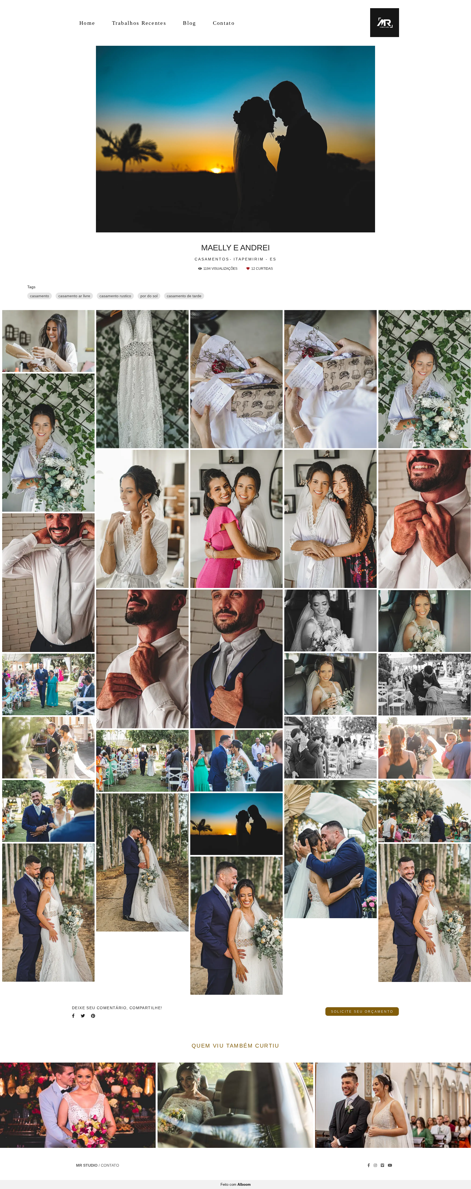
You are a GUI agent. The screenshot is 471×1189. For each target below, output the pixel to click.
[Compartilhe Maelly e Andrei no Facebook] (73, 1016)
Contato (224, 23)
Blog (189, 23)
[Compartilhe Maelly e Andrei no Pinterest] (93, 1016)
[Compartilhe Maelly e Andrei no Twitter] (83, 1016)
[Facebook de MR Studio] (368, 1165)
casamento (39, 296)
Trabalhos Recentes (139, 23)
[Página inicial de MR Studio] (381, 23)
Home (87, 23)
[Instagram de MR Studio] (375, 1165)
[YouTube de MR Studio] (390, 1165)
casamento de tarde (184, 296)
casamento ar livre (74, 296)
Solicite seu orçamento (362, 1011)
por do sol (149, 296)
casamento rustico (115, 296)
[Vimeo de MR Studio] (382, 1165)
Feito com (236, 1184)
